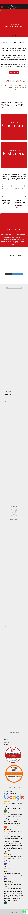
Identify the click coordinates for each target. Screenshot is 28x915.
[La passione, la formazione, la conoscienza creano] (4, 263)
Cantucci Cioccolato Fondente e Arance (6, 103)
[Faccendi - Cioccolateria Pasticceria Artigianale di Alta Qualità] (14, 6)
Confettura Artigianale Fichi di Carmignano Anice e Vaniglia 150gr (20, 203)
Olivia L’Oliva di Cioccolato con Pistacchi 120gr (6, 202)
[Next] (26, 97)
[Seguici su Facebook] (12, 511)
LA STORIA (4, 0)
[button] (2, 7)
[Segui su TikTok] (12, 515)
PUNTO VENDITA (11, 0)
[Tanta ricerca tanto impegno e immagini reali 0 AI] (14, 269)
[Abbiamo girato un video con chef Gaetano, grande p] (14, 263)
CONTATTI (23, 0)
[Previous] (1, 97)
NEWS (14, 3)
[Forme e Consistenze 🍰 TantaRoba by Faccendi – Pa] (23, 263)
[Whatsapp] (24, 911)
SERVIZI (17, 0)
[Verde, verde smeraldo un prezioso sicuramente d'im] (23, 269)
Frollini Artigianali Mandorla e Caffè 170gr (21, 103)
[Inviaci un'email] (15, 515)
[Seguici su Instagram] (15, 511)
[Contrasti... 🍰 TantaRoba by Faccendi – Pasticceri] (4, 269)
